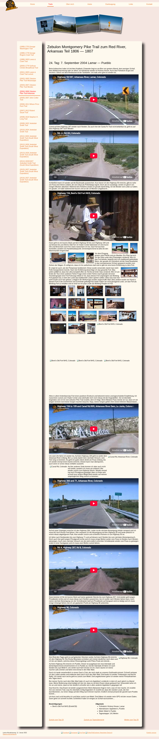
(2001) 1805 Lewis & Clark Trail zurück (28, 73)
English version (151, 732)
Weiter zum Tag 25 (131, 720)
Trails (50, 4)
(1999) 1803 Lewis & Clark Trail (28, 60)
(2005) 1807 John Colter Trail (29, 99)
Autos (90, 4)
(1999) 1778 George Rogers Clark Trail (27, 54)
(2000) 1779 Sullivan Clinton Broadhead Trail (29, 67)
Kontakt (149, 4)
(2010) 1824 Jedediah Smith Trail (28, 131)
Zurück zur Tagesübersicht (94, 720)
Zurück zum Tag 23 (56, 720)
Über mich (70, 4)
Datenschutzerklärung (9, 734)
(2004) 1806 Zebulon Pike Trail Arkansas (28, 92)
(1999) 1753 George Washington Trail (27, 48)
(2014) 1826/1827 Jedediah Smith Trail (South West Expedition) (29, 163)
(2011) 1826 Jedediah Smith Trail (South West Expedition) (29, 138)
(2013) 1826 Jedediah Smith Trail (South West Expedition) (29, 155)
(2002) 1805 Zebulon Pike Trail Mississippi (28, 79)
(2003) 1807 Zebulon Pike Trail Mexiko (28, 86)
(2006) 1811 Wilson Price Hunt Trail (29, 105)
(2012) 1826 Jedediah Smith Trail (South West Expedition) (29, 146)
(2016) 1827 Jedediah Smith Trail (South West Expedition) (29, 180)
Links (131, 4)
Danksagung (110, 4)
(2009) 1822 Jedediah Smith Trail (28, 124)
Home (32, 4)
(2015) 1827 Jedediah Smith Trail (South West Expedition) (29, 171)
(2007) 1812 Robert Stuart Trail (27, 111)
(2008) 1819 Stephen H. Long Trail (29, 118)
